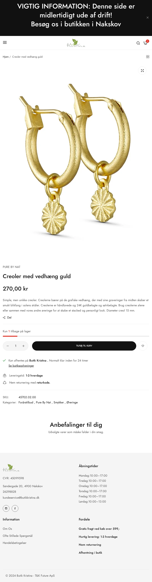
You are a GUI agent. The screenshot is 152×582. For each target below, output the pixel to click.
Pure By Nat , (44, 402)
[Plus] (23, 346)
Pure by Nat (11, 267)
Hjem (6, 57)
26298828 (9, 492)
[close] (147, 18)
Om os (7, 529)
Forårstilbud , (27, 402)
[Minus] (7, 346)
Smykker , (60, 402)
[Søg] (138, 42)
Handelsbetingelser (14, 543)
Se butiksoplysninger (21, 366)
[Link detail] (6, 508)
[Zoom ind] (142, 70)
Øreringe (72, 402)
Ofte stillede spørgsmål (18, 536)
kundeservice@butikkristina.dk (21, 497)
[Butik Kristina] (76, 43)
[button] (142, 346)
